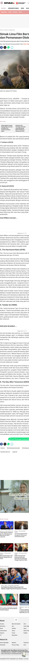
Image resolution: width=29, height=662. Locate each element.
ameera (3, 8)
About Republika (4, 642)
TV (1, 635)
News (1, 628)
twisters (3, 448)
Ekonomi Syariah (13, 8)
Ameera (6, 30)
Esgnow (2, 633)
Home (1, 30)
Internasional (3, 630)
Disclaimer (2, 645)
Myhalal (15, 12)
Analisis (14, 628)
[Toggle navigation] (1, 3)
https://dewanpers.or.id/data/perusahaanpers (13, 653)
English (25, 633)
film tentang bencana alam (13, 448)
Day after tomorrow (5, 451)
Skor (25, 623)
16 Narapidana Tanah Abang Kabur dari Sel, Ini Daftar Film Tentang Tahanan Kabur (7, 128)
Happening (4, 12)
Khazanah (2, 626)
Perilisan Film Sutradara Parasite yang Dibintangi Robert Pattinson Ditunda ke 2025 (20, 128)
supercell (14, 451)
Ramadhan (14, 635)
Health (10, 12)
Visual (13, 633)
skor (22, 8)
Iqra (13, 626)
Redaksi (14, 642)
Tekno (20, 12)
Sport (25, 628)
